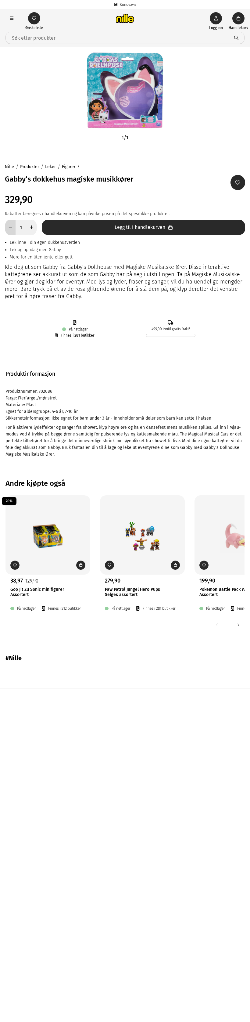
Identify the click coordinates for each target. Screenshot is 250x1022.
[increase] (31, 227)
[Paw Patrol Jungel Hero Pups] (142, 525)
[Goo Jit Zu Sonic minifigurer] (47, 525)
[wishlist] (34, 18)
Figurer (68, 166)
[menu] (11, 18)
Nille (9, 166)
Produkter (29, 166)
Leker (50, 166)
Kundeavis (128, 4)
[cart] (238, 18)
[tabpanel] (125, 423)
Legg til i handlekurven (140, 227)
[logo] (125, 18)
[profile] (216, 18)
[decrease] (10, 227)
